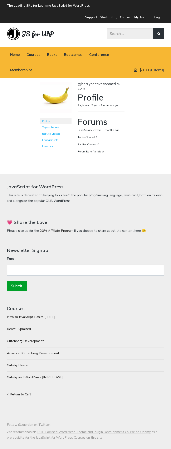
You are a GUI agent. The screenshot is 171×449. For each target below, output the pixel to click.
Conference (99, 54)
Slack (104, 17)
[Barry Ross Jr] (56, 116)
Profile (46, 121)
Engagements (50, 140)
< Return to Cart (19, 394)
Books (52, 54)
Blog (114, 17)
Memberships (21, 70)
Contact (126, 17)
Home (15, 54)
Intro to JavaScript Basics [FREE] (31, 317)
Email (11, 258)
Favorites (47, 146)
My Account (143, 17)
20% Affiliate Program (56, 230)
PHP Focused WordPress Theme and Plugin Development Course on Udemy (94, 432)
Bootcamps (73, 54)
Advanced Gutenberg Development (33, 353)
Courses (33, 54)
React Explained (19, 329)
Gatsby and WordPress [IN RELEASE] (35, 377)
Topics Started (50, 127)
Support (91, 17)
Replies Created (51, 133)
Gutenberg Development (25, 341)
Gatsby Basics (17, 365)
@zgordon (25, 424)
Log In (158, 17)
